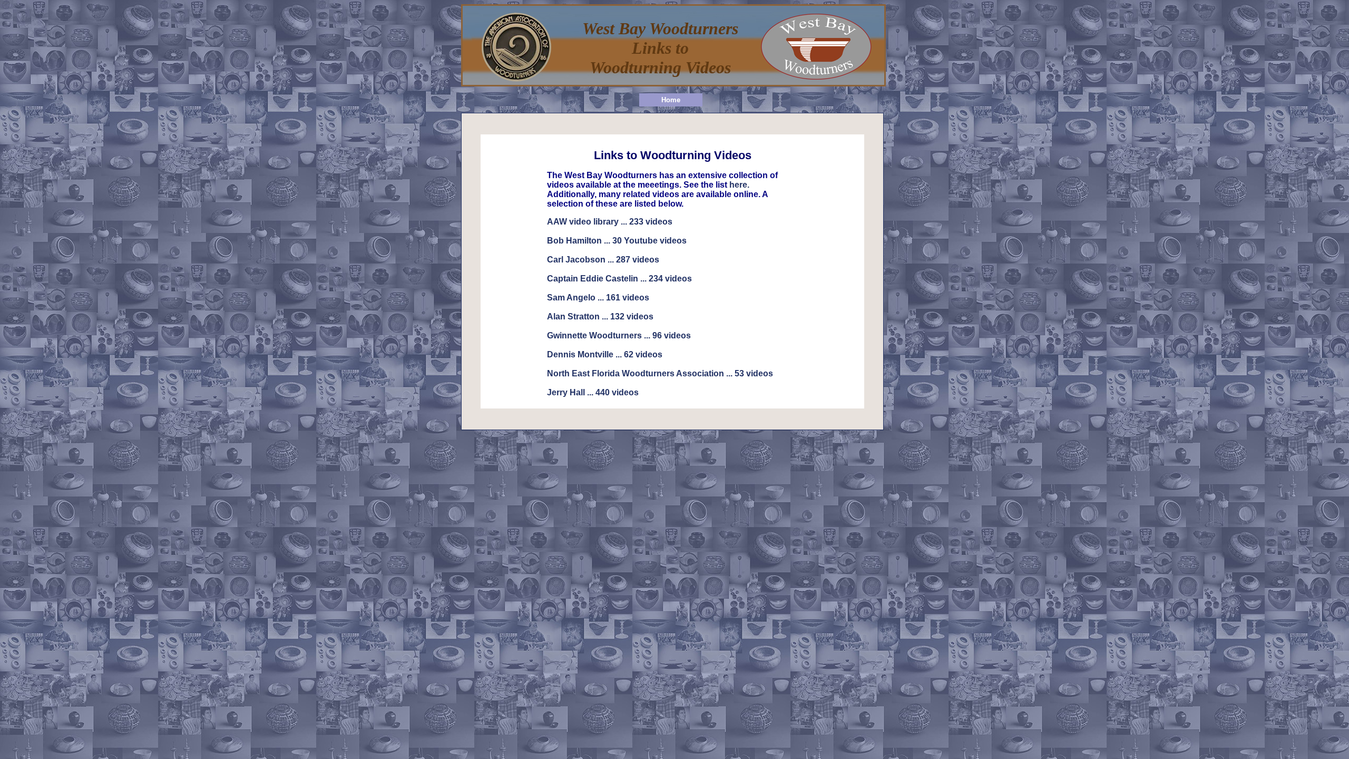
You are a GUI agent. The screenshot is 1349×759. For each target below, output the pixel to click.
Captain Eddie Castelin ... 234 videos (619, 278)
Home (670, 100)
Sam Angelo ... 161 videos (598, 297)
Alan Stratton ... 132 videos (600, 316)
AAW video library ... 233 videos (609, 221)
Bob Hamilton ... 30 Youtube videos (617, 240)
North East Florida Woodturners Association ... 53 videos (660, 373)
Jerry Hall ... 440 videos (593, 392)
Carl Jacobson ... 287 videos (603, 259)
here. (739, 184)
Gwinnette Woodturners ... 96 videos (619, 335)
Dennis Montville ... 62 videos (604, 354)
